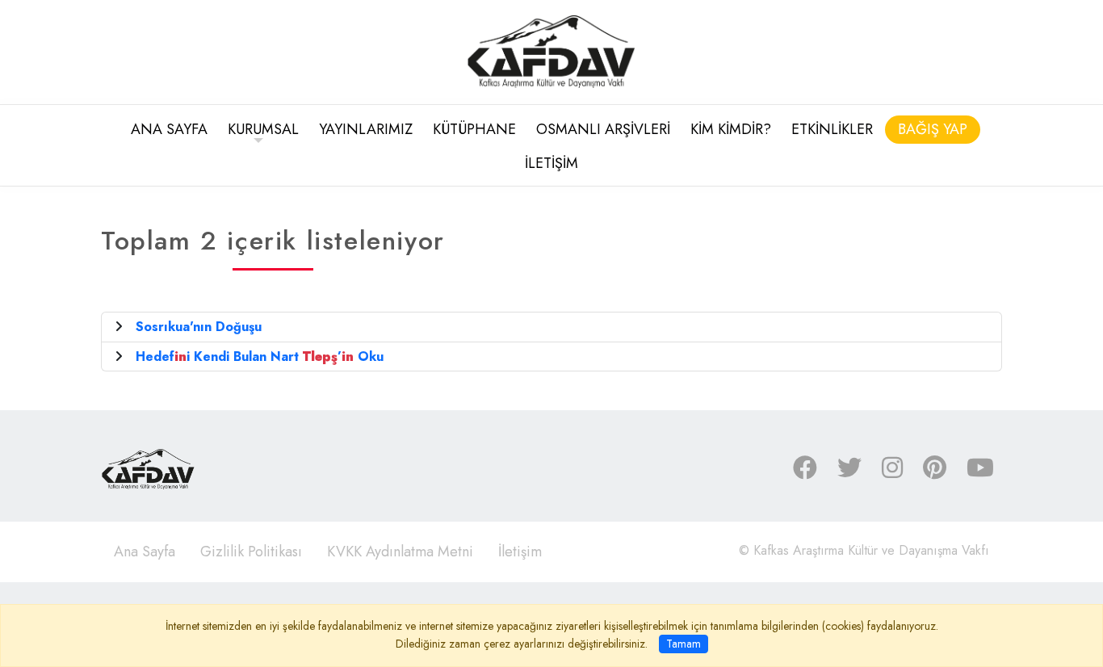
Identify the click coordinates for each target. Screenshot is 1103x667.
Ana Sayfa (144, 551)
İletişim (520, 551)
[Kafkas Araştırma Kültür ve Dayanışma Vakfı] (551, 50)
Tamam (683, 644)
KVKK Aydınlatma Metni (400, 551)
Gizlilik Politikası (251, 551)
